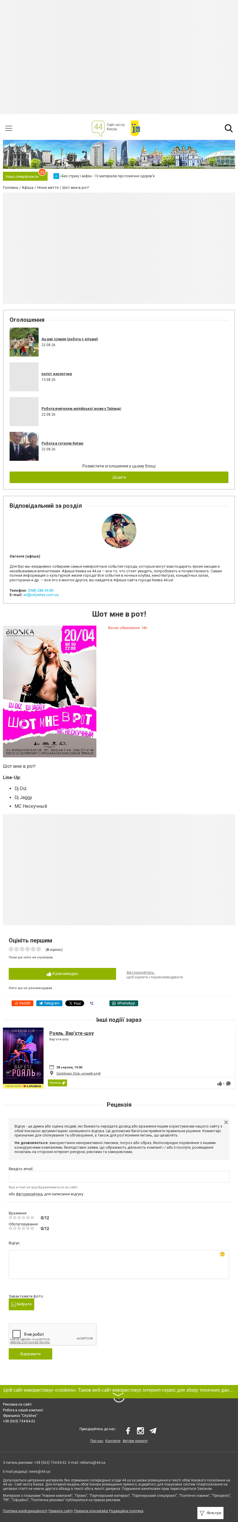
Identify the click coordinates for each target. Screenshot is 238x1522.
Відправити (30, 1354)
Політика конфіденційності (25, 1511)
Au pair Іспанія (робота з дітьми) (70, 339)
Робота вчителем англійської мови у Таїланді (81, 409)
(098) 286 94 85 (40, 590)
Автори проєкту (135, 1441)
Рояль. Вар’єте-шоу (71, 1033)
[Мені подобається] (219, 1083)
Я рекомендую (64, 973)
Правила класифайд (91, 1511)
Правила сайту (60, 1511)
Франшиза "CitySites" (20, 1416)
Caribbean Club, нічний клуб (78, 1073)
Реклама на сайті (17, 1404)
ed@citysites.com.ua (41, 595)
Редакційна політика (126, 1511)
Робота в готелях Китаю (62, 443)
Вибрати (24, 1304)
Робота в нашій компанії (23, 1410)
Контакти (112, 1441)
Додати (119, 477)
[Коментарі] (228, 1083)
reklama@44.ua (92, 1463)
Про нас (96, 1441)
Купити (55, 1083)
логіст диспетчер (57, 374)
